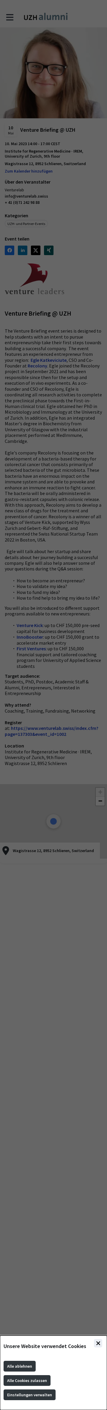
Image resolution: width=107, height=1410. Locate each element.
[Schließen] (98, 1343)
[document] (53, 1372)
